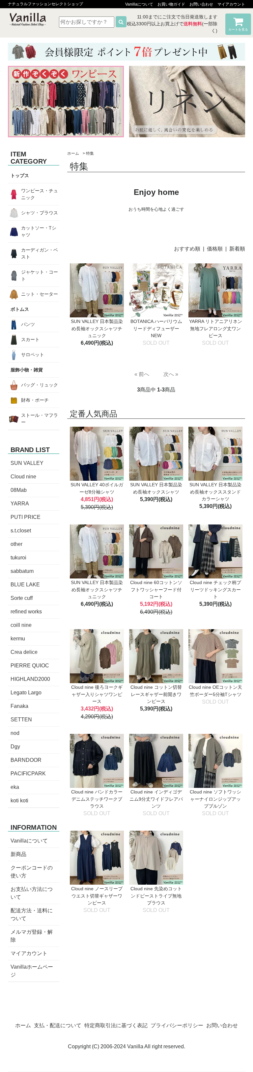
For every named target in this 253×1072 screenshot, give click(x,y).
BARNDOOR (26, 760)
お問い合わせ (201, 4)
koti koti (19, 800)
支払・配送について (57, 1025)
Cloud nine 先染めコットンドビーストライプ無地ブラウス (156, 895)
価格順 (215, 249)
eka (15, 787)
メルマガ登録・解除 (32, 936)
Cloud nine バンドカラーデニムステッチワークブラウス (97, 799)
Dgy (15, 746)
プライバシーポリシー (177, 1025)
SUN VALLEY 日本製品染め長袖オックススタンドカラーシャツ (215, 491)
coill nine (21, 625)
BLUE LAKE (25, 584)
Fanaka (19, 706)
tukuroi (18, 557)
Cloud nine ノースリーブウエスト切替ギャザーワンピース (97, 895)
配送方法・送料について (32, 914)
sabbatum (22, 571)
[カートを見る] (238, 24)
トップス (20, 175)
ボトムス (20, 309)
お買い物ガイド (171, 4)
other (16, 544)
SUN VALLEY (27, 463)
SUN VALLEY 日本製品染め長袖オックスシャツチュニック (97, 328)
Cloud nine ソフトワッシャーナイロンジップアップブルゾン (215, 799)
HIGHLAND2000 (30, 679)
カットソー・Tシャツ (38, 231)
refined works (26, 611)
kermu (18, 638)
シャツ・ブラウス (39, 212)
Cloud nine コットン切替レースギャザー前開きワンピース (156, 694)
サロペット (32, 354)
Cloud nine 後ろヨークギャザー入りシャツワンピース (97, 694)
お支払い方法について (32, 893)
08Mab (19, 490)
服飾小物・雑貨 (27, 369)
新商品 (18, 854)
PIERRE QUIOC (30, 665)
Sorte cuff (22, 598)
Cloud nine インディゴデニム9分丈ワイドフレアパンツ (156, 799)
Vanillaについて (139, 4)
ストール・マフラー (39, 419)
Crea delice (24, 652)
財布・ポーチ (35, 400)
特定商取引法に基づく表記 (116, 1025)
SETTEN (21, 719)
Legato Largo (26, 692)
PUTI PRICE (26, 517)
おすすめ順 (187, 249)
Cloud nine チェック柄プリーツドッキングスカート (215, 589)
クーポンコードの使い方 (32, 871)
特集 (90, 153)
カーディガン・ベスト (39, 253)
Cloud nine (23, 476)
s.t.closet (21, 530)
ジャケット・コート (39, 275)
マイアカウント (231, 4)
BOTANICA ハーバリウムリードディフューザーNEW (156, 328)
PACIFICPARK (28, 773)
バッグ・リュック (39, 385)
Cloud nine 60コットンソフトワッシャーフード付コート (156, 589)
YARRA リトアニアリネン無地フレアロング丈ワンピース (215, 328)
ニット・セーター (39, 294)
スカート (30, 339)
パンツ (28, 324)
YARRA (20, 503)
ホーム (73, 153)
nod (15, 733)
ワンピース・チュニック (39, 194)
